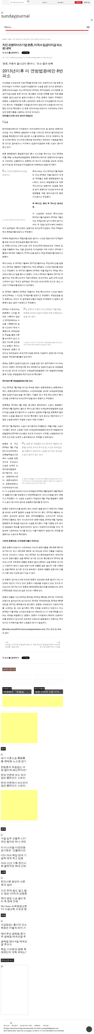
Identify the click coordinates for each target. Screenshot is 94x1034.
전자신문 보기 (7, 960)
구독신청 (45, 1025)
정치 (3, 749)
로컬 (3, 915)
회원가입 (87, 2)
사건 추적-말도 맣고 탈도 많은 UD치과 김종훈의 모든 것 (14, 893)
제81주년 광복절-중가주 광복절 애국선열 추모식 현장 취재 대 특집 (13, 936)
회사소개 (6, 1025)
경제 (3, 829)
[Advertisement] (46, 701)
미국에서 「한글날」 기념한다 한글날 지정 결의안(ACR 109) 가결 (17, 691)
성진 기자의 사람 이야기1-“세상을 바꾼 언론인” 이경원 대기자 (49, 691)
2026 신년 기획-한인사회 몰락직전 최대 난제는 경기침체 (13, 866)
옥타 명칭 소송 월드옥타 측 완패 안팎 (13, 900)
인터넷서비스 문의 (26, 1025)
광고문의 (15, 1025)
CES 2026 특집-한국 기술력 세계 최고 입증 (14, 857)
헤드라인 (49, 57)
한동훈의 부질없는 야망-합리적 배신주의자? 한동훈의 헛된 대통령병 (14, 770)
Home (4, 39)
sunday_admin (36, 57)
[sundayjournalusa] (15, 15)
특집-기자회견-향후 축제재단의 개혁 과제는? (13, 951)
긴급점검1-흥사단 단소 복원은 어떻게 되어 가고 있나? (14, 927)
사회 (9, 39)
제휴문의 (37, 1025)
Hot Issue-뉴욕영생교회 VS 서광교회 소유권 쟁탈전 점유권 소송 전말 (14, 909)
